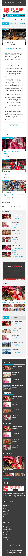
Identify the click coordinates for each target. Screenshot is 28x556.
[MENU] (3, 19)
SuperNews (5, 534)
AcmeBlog (5, 539)
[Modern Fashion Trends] (13, 299)
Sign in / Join (17, 2)
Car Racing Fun (14, 125)
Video (4, 516)
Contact (9, 2)
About (13, 2)
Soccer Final (7, 171)
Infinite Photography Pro (8, 527)
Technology (5, 513)
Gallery (4, 284)
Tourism (19, 48)
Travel (4, 514)
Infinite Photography (7, 535)
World (11, 138)
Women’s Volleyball (13, 129)
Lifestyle (3, 29)
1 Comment (22, 302)
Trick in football (8, 192)
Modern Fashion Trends (17, 215)
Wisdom (6, 50)
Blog (6, 2)
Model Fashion (15, 238)
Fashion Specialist (10, 48)
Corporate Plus (6, 537)
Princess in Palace (8, 150)
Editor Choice (6, 211)
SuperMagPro (6, 532)
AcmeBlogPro (6, 531)
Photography (6, 510)
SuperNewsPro (6, 526)
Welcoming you (15, 222)
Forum (21, 2)
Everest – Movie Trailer (17, 349)
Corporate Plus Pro (7, 529)
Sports (7, 29)
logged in (10, 206)
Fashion (4, 138)
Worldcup (11, 50)
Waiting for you (15, 230)
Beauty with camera (16, 328)
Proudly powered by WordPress (13, 550)
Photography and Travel (17, 342)
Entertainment (6, 505)
